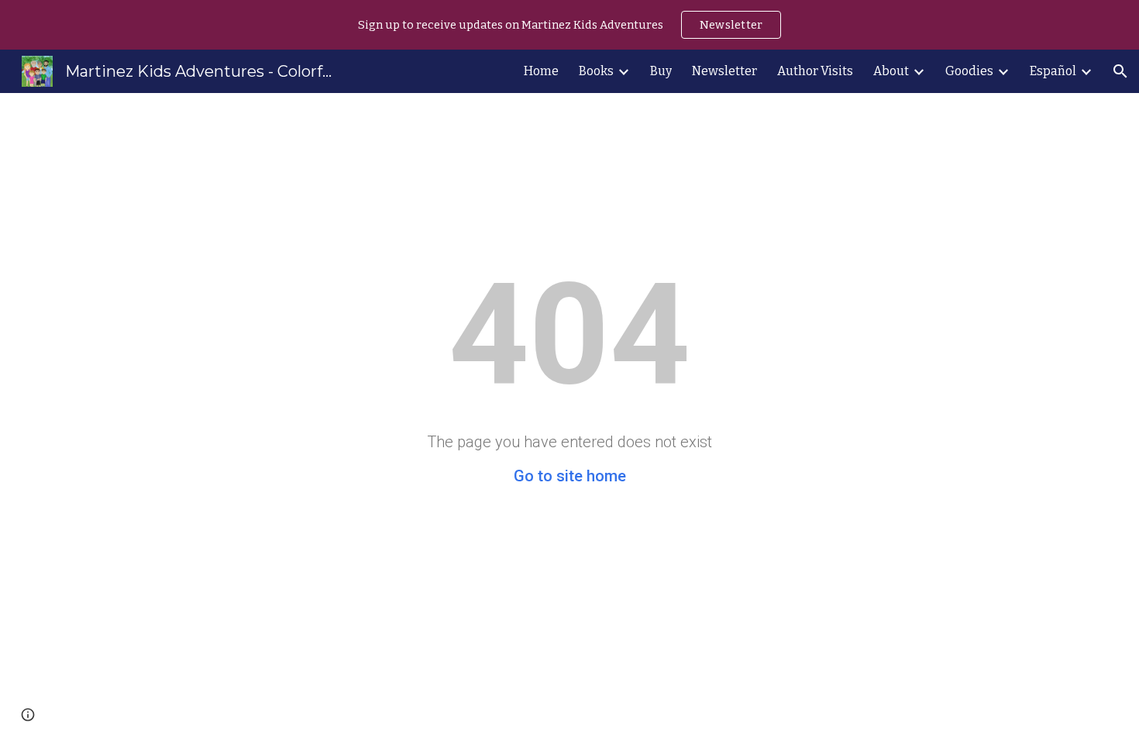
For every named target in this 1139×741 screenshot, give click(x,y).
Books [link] (596, 71)
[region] (569, 25)
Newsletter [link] (724, 71)
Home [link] (541, 71)
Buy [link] (661, 71)
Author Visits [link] (815, 71)
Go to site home (570, 476)
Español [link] (1053, 71)
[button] (1120, 71)
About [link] (891, 71)
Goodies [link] (969, 71)
